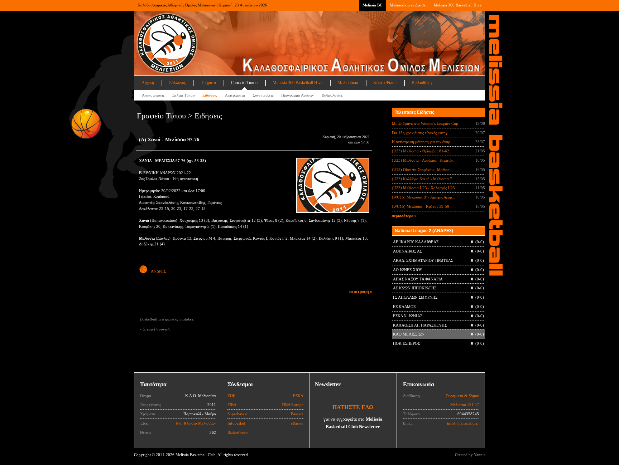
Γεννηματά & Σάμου (462, 395)
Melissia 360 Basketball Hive (457, 5)
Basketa (297, 414)
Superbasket (237, 414)
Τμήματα (208, 82)
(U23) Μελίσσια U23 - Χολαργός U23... (425, 188)
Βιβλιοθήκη (422, 82)
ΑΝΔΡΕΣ (158, 271)
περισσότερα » (404, 216)
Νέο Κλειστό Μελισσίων (196, 423)
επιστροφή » (360, 291)
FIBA (231, 404)
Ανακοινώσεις (153, 95)
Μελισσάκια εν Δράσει (408, 5)
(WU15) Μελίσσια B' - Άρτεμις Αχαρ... (423, 197)
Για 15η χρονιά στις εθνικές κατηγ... (421, 133)
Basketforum (238, 432)
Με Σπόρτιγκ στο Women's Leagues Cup (425, 123)
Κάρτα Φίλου (385, 82)
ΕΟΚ (231, 395)
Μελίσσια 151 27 (464, 404)
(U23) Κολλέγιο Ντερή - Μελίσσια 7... (423, 179)
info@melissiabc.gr (463, 423)
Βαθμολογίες (332, 95)
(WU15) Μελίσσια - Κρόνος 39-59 (420, 206)
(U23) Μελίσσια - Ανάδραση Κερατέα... (424, 160)
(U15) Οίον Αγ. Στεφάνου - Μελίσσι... (423, 169)
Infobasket (236, 423)
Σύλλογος (177, 82)
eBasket (297, 423)
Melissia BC (373, 5)
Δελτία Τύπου (183, 95)
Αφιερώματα (235, 95)
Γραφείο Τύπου (244, 82)
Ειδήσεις (209, 95)
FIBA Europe (292, 404)
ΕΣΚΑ (298, 395)
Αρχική (147, 82)
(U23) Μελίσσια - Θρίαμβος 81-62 (420, 151)
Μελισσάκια (347, 82)
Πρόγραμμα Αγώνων (297, 95)
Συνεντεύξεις (263, 95)
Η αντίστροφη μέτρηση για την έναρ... (422, 142)
